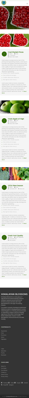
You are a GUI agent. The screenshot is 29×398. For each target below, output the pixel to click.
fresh (13, 56)
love (23, 188)
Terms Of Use (4, 374)
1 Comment (12, 55)
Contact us (3, 372)
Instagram (11, 384)
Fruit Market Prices (15, 52)
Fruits (17, 53)
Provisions (3, 335)
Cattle (2, 348)
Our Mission (4, 370)
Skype (4, 384)
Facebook (5, 382)
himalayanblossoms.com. (12, 396)
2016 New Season (15, 186)
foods (10, 56)
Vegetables (21, 237)
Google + (18, 382)
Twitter (12, 382)
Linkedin (25, 382)
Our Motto (3, 368)
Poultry (3, 353)
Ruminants (3, 355)
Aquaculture (4, 331)
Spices (2, 337)
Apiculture (3, 350)
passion (14, 240)
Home (17, 23)
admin (10, 53)
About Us (3, 366)
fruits (20, 188)
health (16, 56)
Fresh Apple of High (16, 119)
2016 (21, 23)
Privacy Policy (4, 376)
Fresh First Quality (15, 236)
